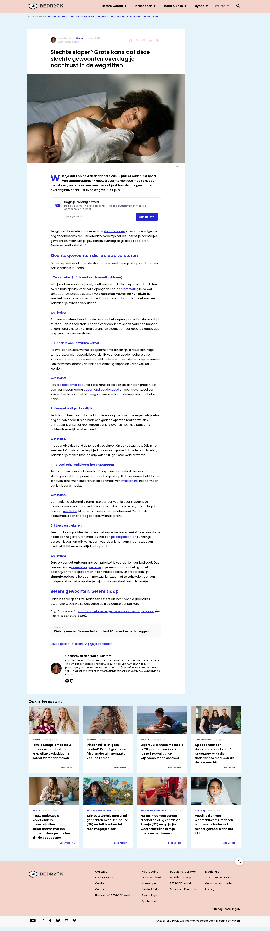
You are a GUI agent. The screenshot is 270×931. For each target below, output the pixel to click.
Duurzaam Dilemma (183, 889)
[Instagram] (67, 681)
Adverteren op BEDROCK (220, 877)
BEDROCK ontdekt (181, 883)
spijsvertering (128, 289)
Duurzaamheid (151, 877)
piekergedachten (123, 537)
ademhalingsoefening (87, 567)
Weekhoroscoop (180, 877)
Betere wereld (112, 6)
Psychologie (149, 895)
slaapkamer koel (72, 385)
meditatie (70, 511)
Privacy (209, 889)
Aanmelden (146, 217)
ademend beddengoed (102, 389)
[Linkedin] (71, 681)
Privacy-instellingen (226, 909)
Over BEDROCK (104, 877)
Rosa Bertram (65, 38)
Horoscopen (143, 6)
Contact (100, 889)
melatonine (129, 481)
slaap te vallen (114, 231)
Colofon (100, 883)
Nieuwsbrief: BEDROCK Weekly (114, 895)
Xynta (236, 921)
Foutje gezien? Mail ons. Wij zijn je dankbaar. (81, 644)
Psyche (198, 6)
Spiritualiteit (149, 901)
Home (30, 16)
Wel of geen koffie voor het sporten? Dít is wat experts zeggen (101, 631)
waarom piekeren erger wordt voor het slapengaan (116, 611)
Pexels (179, 166)
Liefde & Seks (173, 6)
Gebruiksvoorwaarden (219, 883)
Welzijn (220, 6)
